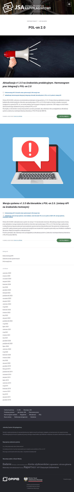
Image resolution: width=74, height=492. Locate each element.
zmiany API (58, 95)
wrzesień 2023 (7, 298)
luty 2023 (5, 315)
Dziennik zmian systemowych (23, 92)
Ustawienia (54, 467)
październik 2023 (7, 295)
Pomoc (21, 467)
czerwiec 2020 (7, 349)
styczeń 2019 (6, 397)
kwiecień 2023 (7, 309)
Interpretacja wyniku (23, 464)
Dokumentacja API (10, 92)
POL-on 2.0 (48, 95)
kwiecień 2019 (7, 388)
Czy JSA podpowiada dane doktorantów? (13, 446)
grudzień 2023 (7, 290)
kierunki (33, 95)
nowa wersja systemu (17, 215)
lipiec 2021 (6, 326)
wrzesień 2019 (7, 374)
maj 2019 (5, 385)
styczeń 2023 (6, 318)
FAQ (40, 414)
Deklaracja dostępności (20, 417)
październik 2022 (7, 321)
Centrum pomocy (32, 21)
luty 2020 (5, 360)
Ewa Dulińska (18, 116)
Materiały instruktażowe (11, 467)
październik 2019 (7, 371)
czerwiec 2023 (7, 304)
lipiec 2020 (6, 346)
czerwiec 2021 (7, 329)
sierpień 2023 (6, 301)
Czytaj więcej (65, 117)
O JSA (19, 410)
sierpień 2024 (6, 281)
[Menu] (69, 4)
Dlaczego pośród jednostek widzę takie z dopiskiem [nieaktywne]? (19, 451)
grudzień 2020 (7, 340)
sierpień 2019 (6, 377)
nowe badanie (27, 215)
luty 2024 (5, 287)
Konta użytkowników (38, 464)
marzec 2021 (6, 335)
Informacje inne (35, 92)
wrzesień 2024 (7, 278)
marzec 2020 (6, 357)
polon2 (53, 95)
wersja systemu (60, 215)
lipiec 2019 (6, 380)
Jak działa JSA (21, 412)
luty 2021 (5, 338)
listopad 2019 (6, 369)
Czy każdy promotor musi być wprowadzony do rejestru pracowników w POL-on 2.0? (24, 449)
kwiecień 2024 (7, 284)
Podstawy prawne (9, 412)
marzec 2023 (6, 312)
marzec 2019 (6, 391)
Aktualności (43, 21)
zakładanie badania (8, 217)
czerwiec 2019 (7, 383)
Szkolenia (33, 417)
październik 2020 (7, 343)
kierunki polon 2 (40, 95)
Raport (28, 467)
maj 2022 (5, 324)
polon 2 (48, 215)
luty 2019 (5, 394)
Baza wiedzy (7, 417)
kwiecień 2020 (7, 355)
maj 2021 (5, 332)
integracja (28, 95)
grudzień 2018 (7, 400)
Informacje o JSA (15, 464)
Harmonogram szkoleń (10, 414)
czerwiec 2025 (7, 273)
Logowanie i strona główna (60, 464)
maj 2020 (5, 352)
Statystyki (44, 467)
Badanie (7, 464)
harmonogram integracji (18, 95)
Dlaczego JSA (28, 410)
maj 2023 (5, 307)
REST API (52, 215)
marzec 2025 (6, 276)
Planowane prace (34, 412)
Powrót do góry (67, 479)
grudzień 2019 (7, 366)
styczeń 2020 (6, 363)
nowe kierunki (35, 215)
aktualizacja (8, 95)
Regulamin (23, 414)
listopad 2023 (6, 293)
